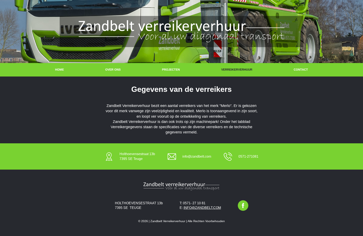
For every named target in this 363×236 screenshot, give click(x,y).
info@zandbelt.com (196, 156)
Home (59, 69)
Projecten (171, 69)
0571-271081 (248, 156)
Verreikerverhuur (236, 69)
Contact (301, 69)
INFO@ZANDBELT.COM (202, 208)
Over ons (113, 69)
